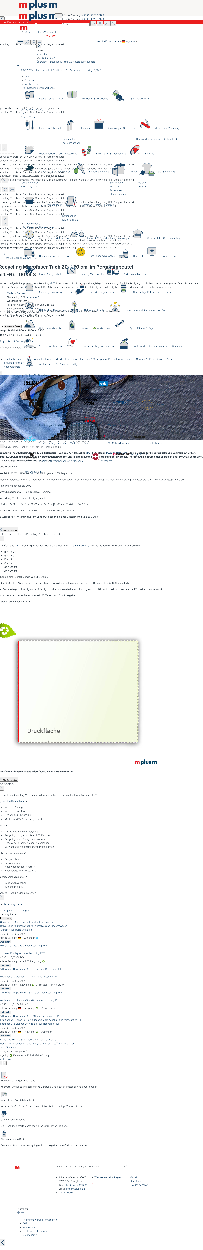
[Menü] (20, 42)
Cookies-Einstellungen (35, 1230)
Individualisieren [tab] (13, 362)
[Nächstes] (4, 147)
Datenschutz (30, 1234)
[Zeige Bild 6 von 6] (12, 153)
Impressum (29, 1227)
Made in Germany (79, 545)
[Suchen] (93, 23)
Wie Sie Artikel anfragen (107, 1177)
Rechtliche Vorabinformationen (40, 1219)
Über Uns (100, 41)
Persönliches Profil (58, 61)
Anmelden (42, 54)
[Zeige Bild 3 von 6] (3, 153)
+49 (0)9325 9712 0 (93, 15)
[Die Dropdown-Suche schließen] (113, 23)
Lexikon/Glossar (139, 1184)
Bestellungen (87, 61)
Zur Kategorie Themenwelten (39, 227)
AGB (25, 1223)
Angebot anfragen (12, 326)
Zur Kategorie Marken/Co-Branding (42, 378)
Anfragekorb (66, 1192)
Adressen (74, 61)
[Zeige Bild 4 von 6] (6, 153)
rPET (17, 545)
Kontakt (109, 41)
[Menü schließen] (54, 88)
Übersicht (42, 61)
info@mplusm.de (75, 1188)
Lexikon (118, 41)
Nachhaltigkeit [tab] (12, 366)
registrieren (48, 57)
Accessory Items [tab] (13, 904)
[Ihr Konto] (39, 42)
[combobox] (76, 24)
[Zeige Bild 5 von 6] (9, 153)
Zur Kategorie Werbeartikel (38, 87)
